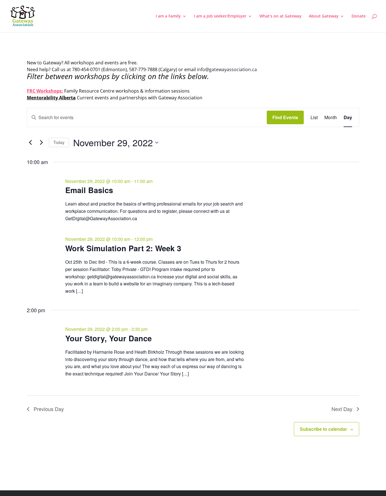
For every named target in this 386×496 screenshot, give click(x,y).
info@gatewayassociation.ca (227, 69)
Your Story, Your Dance (108, 338)
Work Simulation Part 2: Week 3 (123, 248)
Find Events (285, 117)
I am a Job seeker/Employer (220, 16)
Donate (359, 16)
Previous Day (49, 408)
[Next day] (41, 142)
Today (58, 142)
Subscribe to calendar (323, 429)
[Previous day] (30, 142)
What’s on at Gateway (280, 16)
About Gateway (324, 16)
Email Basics (89, 190)
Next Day (341, 408)
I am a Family (168, 16)
